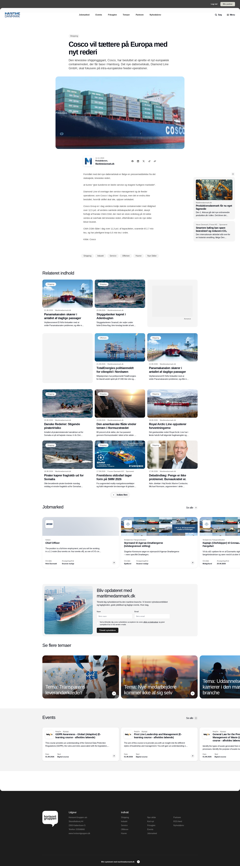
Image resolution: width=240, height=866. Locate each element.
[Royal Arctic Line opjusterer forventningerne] (172, 413)
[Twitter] (143, 161)
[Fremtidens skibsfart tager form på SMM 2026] (120, 464)
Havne (124, 833)
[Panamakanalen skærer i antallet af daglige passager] (67, 303)
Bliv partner (227, 4)
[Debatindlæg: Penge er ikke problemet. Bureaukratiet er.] (172, 464)
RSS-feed (177, 821)
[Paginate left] (44, 542)
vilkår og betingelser (150, 622)
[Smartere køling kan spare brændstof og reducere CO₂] (214, 231)
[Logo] (12, 14)
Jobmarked (152, 833)
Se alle (189, 507)
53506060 (80, 829)
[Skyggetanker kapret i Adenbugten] (120, 303)
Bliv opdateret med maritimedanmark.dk (118, 862)
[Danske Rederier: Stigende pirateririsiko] (67, 413)
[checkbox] (98, 623)
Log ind (214, 4)
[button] (233, 174)
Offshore (124, 829)
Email (136, 612)
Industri (124, 821)
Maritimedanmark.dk (104, 164)
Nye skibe (151, 817)
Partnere (177, 817)
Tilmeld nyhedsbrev (107, 630)
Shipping (125, 817)
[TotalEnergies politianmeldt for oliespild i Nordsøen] (120, 357)
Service (124, 825)
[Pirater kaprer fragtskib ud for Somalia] (67, 464)
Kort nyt (150, 821)
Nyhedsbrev (178, 825)
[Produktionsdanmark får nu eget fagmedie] (214, 198)
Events (150, 829)
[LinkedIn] (138, 161)
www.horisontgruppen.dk (79, 833)
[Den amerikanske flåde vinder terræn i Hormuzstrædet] (120, 413)
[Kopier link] (155, 161)
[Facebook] (132, 161)
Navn (99, 612)
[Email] (149, 161)
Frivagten (151, 825)
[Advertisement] (172, 301)
